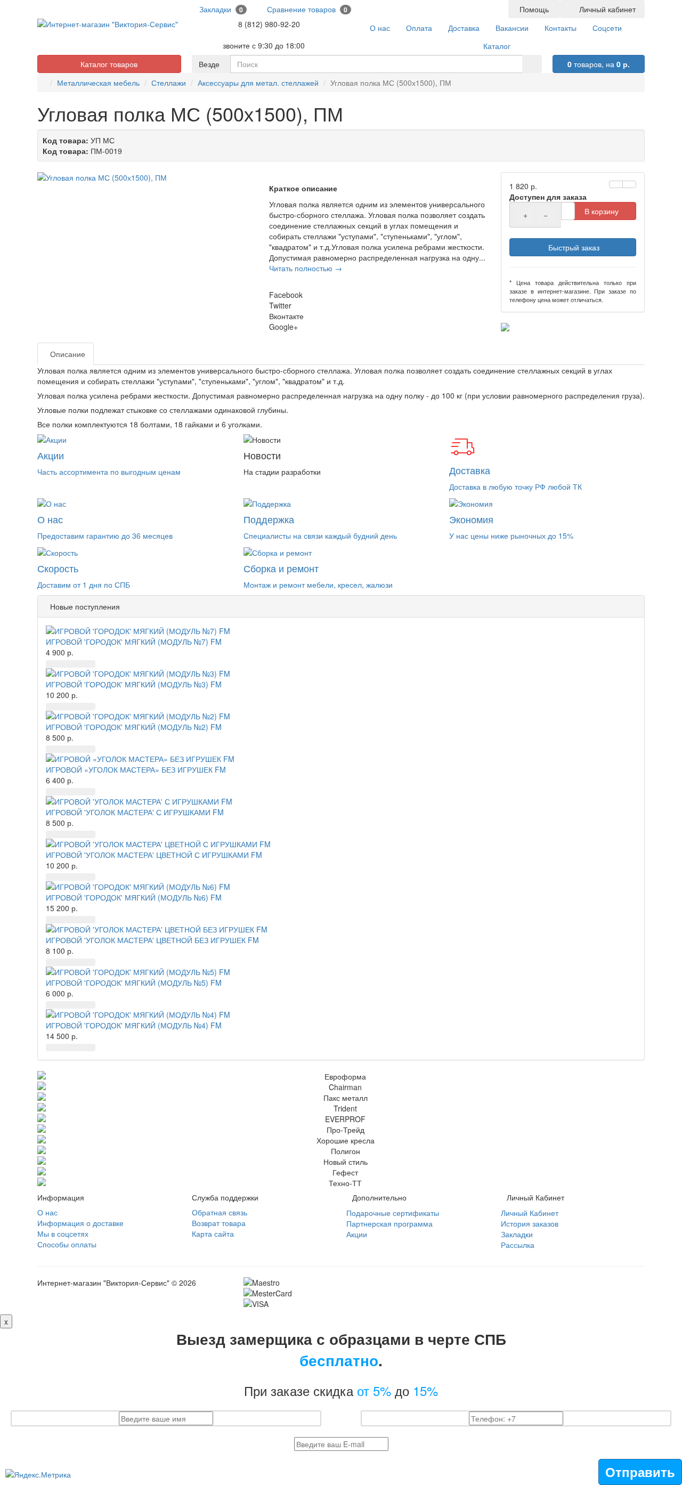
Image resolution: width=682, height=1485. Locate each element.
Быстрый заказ (572, 247)
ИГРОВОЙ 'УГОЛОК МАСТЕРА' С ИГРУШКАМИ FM (135, 812)
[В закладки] (616, 184)
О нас (47, 1212)
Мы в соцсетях (62, 1233)
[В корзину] (53, 664)
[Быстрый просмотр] (79, 664)
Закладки (517, 1234)
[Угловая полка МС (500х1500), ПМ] (147, 177)
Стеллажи (168, 82)
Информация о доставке (80, 1223)
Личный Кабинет (529, 1212)
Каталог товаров (108, 64)
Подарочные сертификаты (392, 1212)
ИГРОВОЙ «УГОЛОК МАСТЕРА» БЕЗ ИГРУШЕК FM (136, 769)
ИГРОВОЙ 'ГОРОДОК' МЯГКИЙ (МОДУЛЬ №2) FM (134, 726)
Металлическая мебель (98, 82)
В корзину (601, 211)
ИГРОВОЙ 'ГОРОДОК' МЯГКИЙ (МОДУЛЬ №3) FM (134, 684)
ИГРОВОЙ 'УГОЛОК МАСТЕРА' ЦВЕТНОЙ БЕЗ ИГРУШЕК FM (152, 940)
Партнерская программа (389, 1223)
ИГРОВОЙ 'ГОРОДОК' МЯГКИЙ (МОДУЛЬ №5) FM (134, 982)
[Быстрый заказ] (66, 664)
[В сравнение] (629, 184)
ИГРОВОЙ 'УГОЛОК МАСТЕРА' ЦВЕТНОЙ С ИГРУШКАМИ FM (154, 854)
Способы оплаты (66, 1244)
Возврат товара (219, 1223)
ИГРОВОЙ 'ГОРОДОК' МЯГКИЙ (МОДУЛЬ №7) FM (134, 641)
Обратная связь (219, 1212)
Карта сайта (213, 1233)
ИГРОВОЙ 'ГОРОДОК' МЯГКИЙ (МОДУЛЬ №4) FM (134, 1025)
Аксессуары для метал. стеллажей (258, 82)
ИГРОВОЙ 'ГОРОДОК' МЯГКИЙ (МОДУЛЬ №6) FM (134, 897)
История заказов (529, 1223)
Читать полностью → (305, 268)
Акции (356, 1234)
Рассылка (517, 1244)
